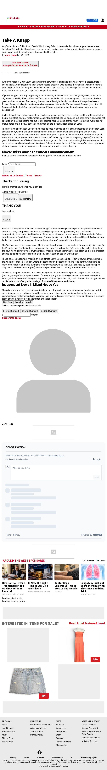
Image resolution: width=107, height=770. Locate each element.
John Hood (10, 55)
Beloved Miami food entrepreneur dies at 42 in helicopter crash (53, 26)
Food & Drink (8, 728)
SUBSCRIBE (11, 199)
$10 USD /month (11, 311)
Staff (58, 735)
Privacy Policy (36, 735)
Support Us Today (11, 318)
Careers (59, 738)
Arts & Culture (8, 731)
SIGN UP (9, 171)
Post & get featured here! (87, 623)
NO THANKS (25, 199)
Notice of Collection (12, 175)
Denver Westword (90, 728)
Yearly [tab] (29, 302)
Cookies (40, 757)
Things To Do (8, 738)
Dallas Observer (89, 725)
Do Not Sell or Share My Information (53, 766)
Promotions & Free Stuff (41, 725)
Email (5, 164)
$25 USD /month (30, 311)
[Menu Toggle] (4, 20)
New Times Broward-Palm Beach (91, 732)
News (4, 725)
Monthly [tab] (19, 302)
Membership (61, 745)
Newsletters (7, 742)
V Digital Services (89, 741)
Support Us (92, 20)
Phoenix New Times (91, 738)
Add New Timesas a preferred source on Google (20, 64)
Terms (28, 175)
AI (71, 757)
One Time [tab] (8, 302)
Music (4, 735)
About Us (60, 725)
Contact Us (61, 728)
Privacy (38, 175)
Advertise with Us (38, 728)
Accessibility (57, 757)
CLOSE (6, 219)
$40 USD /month (49, 311)
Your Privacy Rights (89, 757)
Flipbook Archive (63, 742)
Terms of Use (36, 731)
